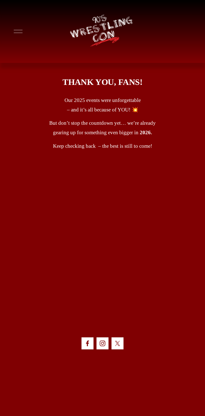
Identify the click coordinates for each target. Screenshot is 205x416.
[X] (118, 343)
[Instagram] (102, 343)
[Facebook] (88, 343)
